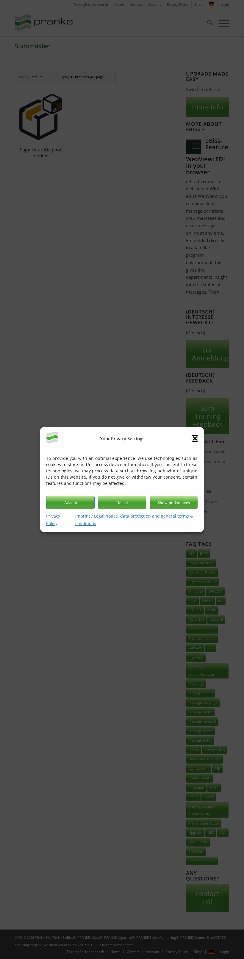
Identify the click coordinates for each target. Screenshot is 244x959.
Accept (70, 502)
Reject (122, 502)
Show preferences (173, 502)
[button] (195, 438)
